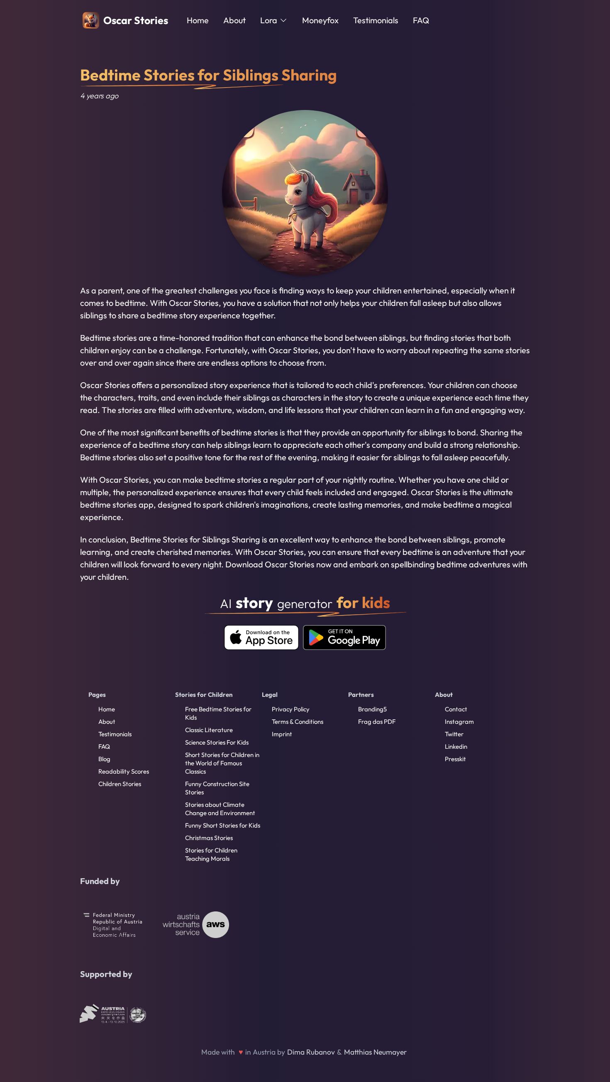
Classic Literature (209, 730)
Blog (104, 759)
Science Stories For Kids (217, 742)
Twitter (454, 734)
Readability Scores (123, 771)
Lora (268, 20)
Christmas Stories (209, 838)
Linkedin (456, 746)
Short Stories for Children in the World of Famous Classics (222, 763)
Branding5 (372, 709)
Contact (456, 709)
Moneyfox (320, 20)
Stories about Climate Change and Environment (220, 809)
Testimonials (375, 20)
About (234, 20)
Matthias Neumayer (375, 1052)
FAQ (421, 20)
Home (198, 20)
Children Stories (119, 784)
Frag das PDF (376, 721)
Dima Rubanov (311, 1052)
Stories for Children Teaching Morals (211, 854)
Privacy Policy (291, 709)
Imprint (282, 734)
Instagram (459, 721)
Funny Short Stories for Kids (222, 825)
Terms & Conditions (297, 721)
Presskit (455, 759)
